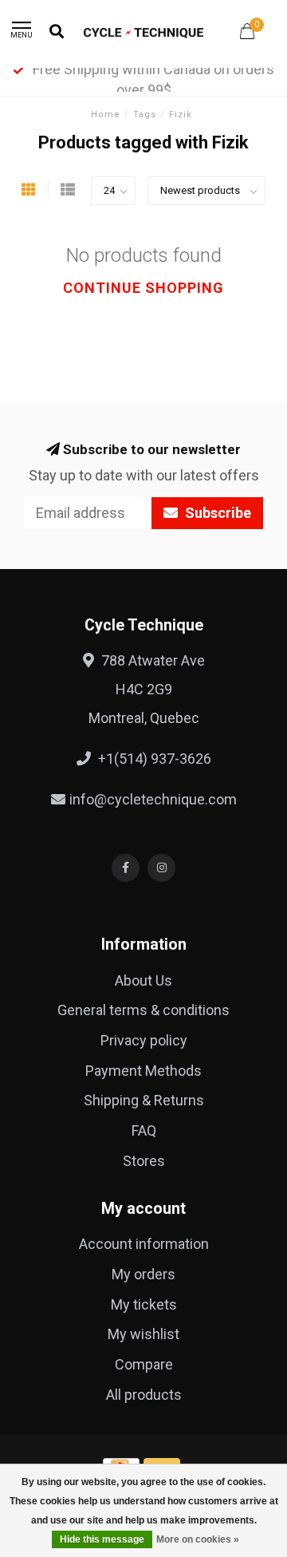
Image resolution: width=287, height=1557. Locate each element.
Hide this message (102, 1539)
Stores (144, 1160)
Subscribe (216, 512)
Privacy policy (143, 1040)
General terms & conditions (143, 1010)
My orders (143, 1274)
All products (144, 1394)
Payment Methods (143, 1070)
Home (105, 114)
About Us (143, 980)
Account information (144, 1243)
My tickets (144, 1304)
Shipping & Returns (144, 1100)
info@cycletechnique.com (153, 799)
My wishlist (143, 1334)
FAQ (144, 1130)
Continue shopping (143, 287)
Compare (144, 1364)
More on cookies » (197, 1539)
